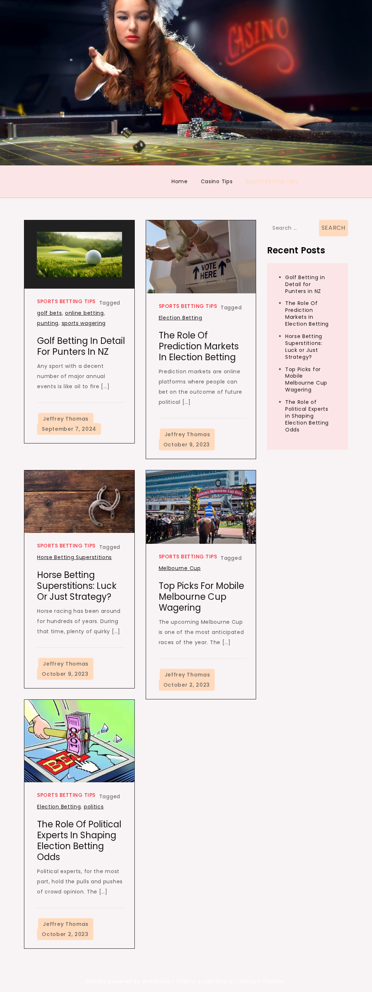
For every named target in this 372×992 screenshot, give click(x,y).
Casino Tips (217, 181)
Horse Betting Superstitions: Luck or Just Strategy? (77, 586)
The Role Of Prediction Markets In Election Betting (199, 346)
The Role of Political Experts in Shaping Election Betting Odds (79, 840)
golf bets (49, 313)
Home (179, 181)
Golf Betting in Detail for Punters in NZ (81, 346)
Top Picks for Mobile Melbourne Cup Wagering (201, 597)
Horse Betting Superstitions (74, 557)
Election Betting (180, 317)
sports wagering (84, 323)
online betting (84, 313)
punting (47, 323)
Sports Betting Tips (272, 181)
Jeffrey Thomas (66, 418)
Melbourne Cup (180, 568)
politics (94, 806)
